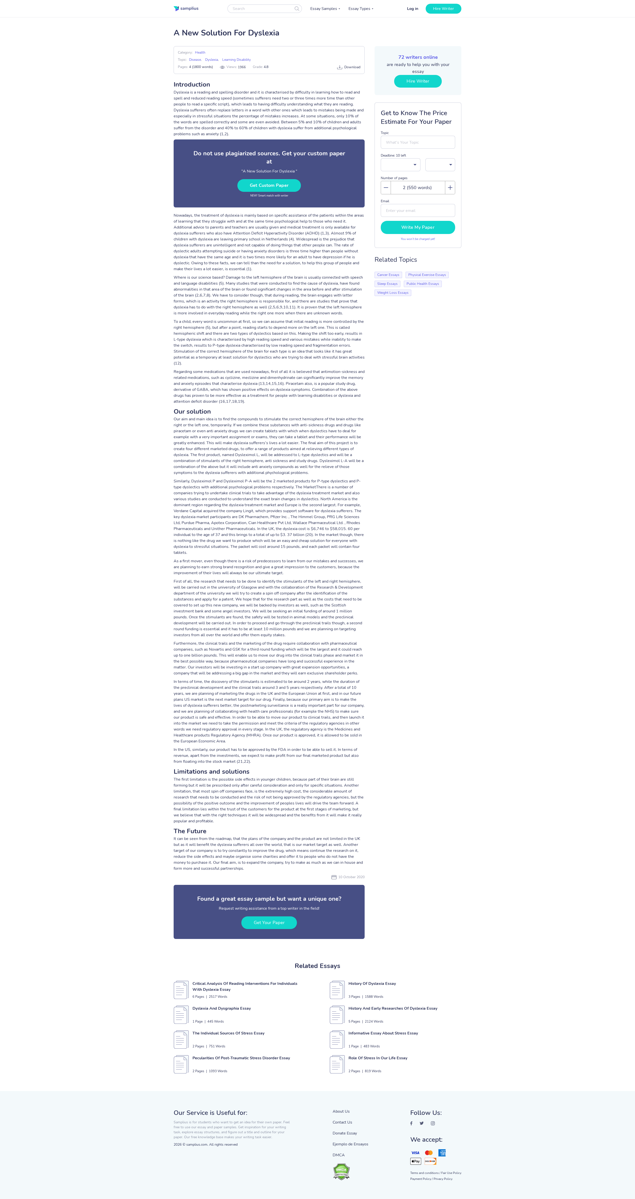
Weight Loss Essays (393, 292)
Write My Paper (417, 227)
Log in (412, 8)
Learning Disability (236, 59)
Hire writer (443, 8)
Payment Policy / (421, 1179)
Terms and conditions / (425, 1173)
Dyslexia (211, 59)
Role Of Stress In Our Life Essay (378, 1058)
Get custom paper (269, 185)
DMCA (339, 1155)
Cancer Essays (388, 274)
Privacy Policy (443, 1179)
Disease (195, 59)
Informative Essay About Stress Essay (383, 1033)
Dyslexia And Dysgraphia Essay (221, 1008)
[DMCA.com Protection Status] (350, 1169)
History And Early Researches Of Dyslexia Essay (393, 1008)
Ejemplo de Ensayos (350, 1144)
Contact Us (342, 1122)
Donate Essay (345, 1133)
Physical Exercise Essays (427, 274)
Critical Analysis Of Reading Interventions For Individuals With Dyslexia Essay (244, 986)
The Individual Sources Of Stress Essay (228, 1033)
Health (200, 52)
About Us (341, 1111)
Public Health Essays (423, 283)
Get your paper (269, 923)
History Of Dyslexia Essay (372, 983)
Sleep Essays (387, 283)
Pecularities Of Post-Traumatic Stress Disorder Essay (241, 1058)
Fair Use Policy (451, 1173)
